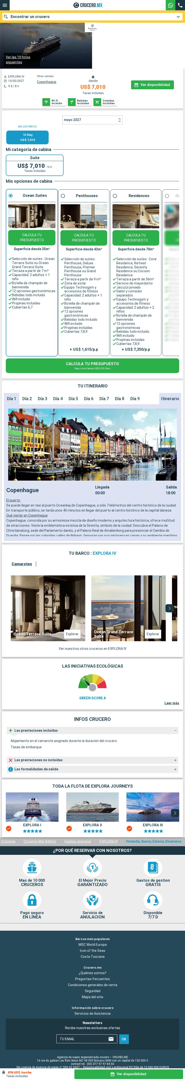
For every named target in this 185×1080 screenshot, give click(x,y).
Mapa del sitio (92, 997)
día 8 (119, 398)
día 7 (104, 398)
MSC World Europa (93, 945)
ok (124, 1039)
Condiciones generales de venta (92, 985)
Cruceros (8, 841)
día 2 (27, 398)
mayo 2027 (72, 120)
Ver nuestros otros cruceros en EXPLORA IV (92, 649)
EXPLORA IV (108, 841)
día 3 (42, 398)
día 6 (88, 398)
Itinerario (170, 398)
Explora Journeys (78, 841)
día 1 (11, 398)
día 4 (58, 398)
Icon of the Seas (92, 951)
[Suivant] (169, 608)
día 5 (73, 398)
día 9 (135, 398)
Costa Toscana (93, 957)
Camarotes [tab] (22, 564)
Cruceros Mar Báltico (40, 841)
